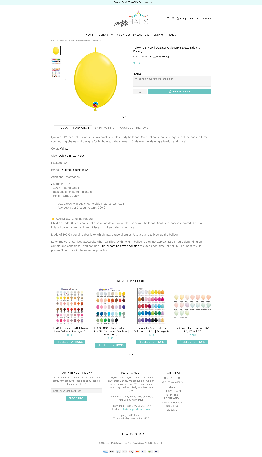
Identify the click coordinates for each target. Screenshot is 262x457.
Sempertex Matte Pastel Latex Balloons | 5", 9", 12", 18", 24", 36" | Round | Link (69, 331)
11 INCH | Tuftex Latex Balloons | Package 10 (111, 330)
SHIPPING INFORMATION (172, 397)
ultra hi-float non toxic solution (119, 246)
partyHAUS (131, 18)
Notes (137, 73)
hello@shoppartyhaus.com (135, 409)
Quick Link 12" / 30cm (73, 155)
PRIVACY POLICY (172, 402)
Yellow (64, 148)
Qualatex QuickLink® (74, 169)
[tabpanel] (69, 320)
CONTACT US (172, 378)
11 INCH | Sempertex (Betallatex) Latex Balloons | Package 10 (151, 330)
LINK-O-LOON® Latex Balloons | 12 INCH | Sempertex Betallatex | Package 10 (192, 331)
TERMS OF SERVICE (172, 408)
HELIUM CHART (172, 391)
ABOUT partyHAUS (172, 382)
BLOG (172, 386)
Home (53, 40)
